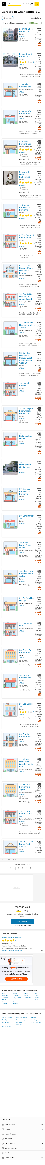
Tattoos (33, 1017)
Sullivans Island (5, 998)
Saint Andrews (4, 1002)
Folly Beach (17, 997)
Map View (9, 18)
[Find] (37, 4)
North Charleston (5, 994)
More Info (18, 950)
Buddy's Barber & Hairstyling (11, 937)
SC (9, 860)
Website (21, 36)
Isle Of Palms (37, 994)
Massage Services (19, 1023)
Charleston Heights (16, 1002)
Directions (11, 950)
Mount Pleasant (16, 994)
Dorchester (27, 997)
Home (4, 860)
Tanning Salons (7, 1017)
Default (38, 18)
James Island (37, 998)
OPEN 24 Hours (32, 23)
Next (34, 868)
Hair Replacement (22, 1017)
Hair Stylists (29, 89)
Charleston (15, 860)
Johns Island (26, 994)
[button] (42, 4)
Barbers (21, 34)
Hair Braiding (20, 1020)
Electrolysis (35, 1020)
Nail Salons (5, 1022)
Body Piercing (36, 1022)
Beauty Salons (30, 116)
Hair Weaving (6, 1026)
